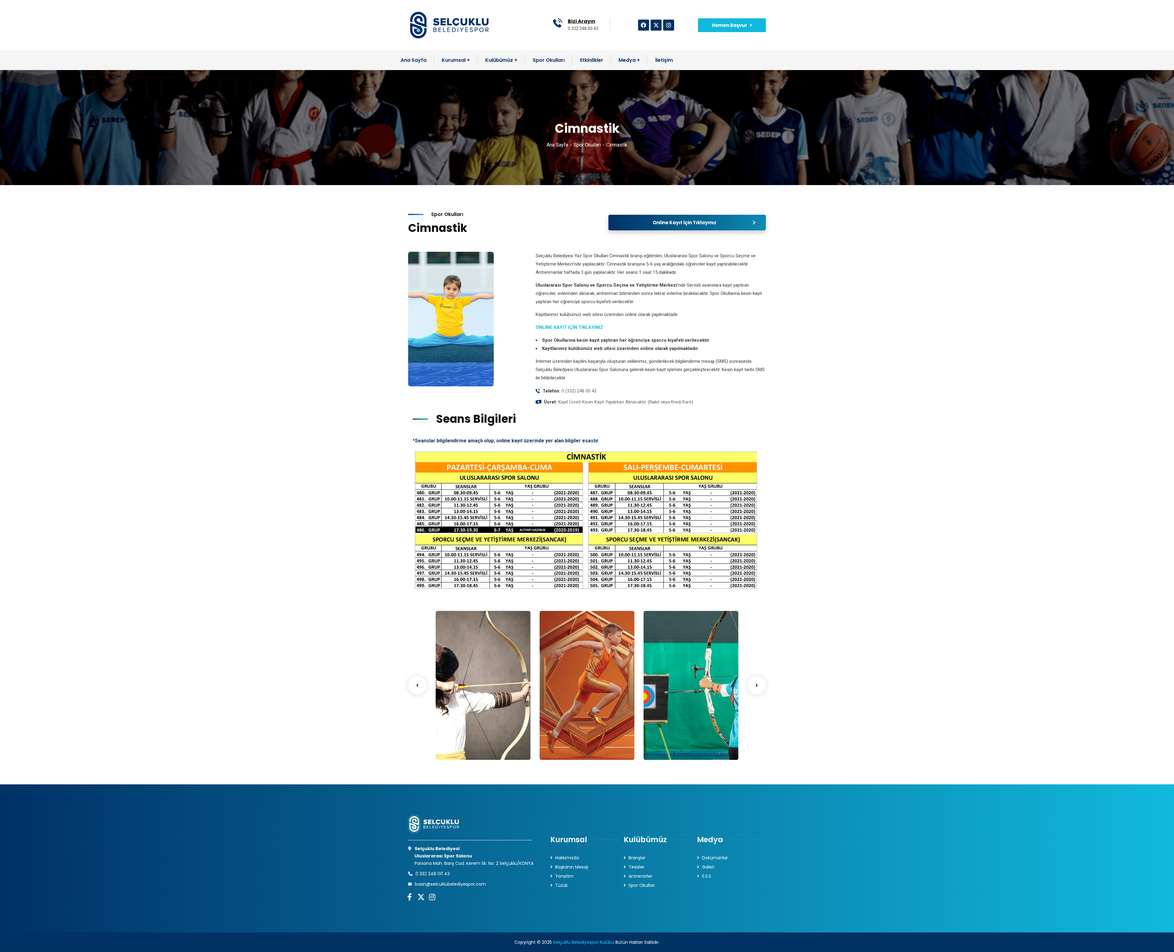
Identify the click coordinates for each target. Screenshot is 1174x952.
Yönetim (564, 876)
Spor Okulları (587, 145)
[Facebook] (643, 25)
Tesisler (636, 867)
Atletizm (561, 738)
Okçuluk (665, 738)
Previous (417, 685)
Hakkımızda (567, 858)
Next (757, 685)
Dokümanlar (715, 858)
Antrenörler (640, 876)
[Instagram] (668, 25)
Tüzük (561, 885)
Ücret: (550, 402)
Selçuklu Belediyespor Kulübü (583, 942)
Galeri (708, 867)
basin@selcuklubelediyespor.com (450, 884)
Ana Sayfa (557, 145)
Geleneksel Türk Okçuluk (468, 734)
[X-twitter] (656, 25)
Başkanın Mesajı (571, 867)
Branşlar (637, 858)
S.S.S (706, 876)
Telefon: (551, 391)
